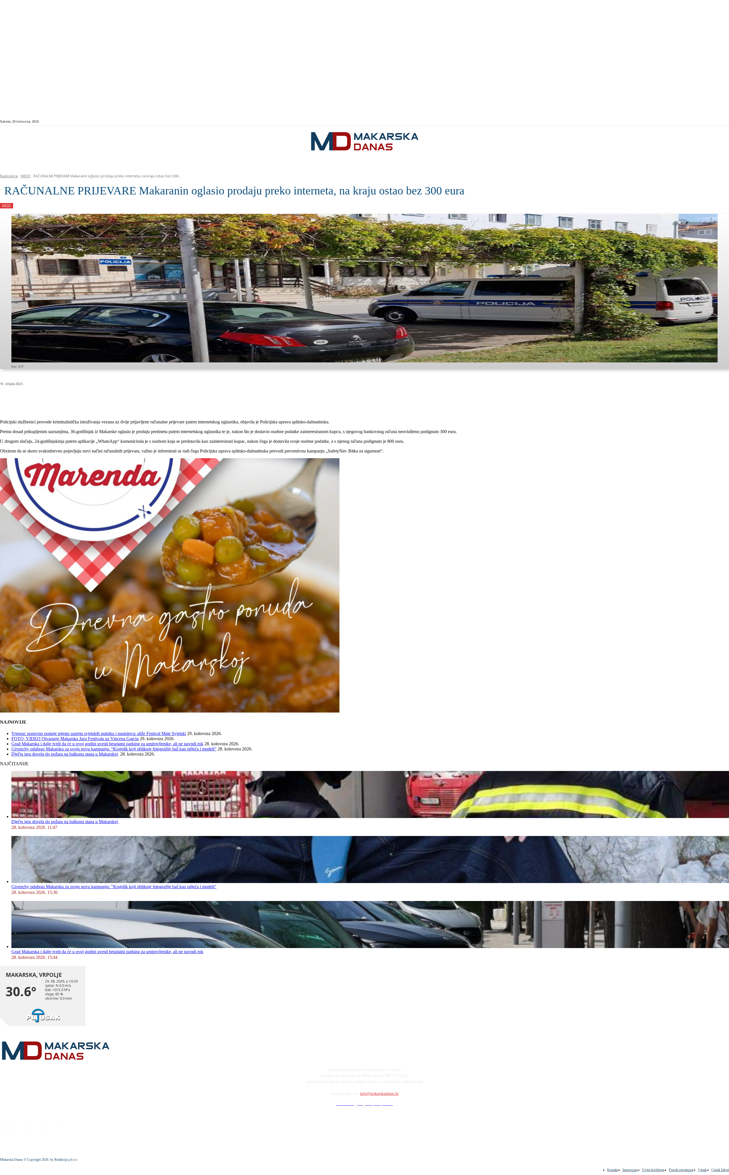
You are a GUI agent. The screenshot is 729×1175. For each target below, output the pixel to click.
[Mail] (696, 121)
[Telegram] (132, 398)
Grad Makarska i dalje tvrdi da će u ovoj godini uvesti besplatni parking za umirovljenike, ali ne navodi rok (107, 743)
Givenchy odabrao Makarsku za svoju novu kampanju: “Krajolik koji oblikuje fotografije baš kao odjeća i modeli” (113, 748)
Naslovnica (9, 176)
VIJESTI (25, 176)
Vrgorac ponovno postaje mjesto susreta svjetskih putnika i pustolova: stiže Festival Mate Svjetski (98, 733)
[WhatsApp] (91, 398)
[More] (152, 398)
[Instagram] (689, 121)
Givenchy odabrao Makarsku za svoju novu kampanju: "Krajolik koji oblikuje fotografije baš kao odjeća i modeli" (113, 886)
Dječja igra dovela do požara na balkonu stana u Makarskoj (65, 754)
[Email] (111, 398)
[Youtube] (702, 121)
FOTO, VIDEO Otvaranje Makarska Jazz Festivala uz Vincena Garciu (75, 738)
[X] (70, 398)
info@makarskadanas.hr (379, 1093)
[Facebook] (682, 121)
